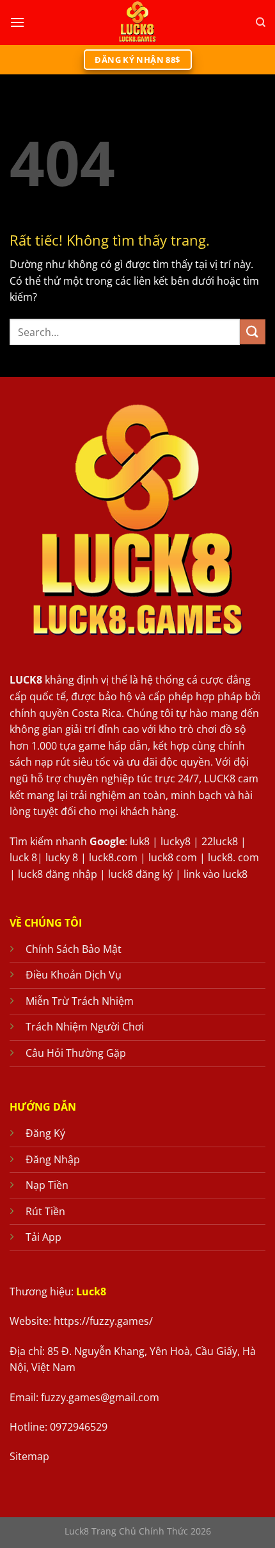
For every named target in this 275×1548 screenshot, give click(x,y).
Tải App (43, 1237)
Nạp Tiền (47, 1185)
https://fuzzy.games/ (103, 1321)
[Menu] (17, 22)
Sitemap (29, 1456)
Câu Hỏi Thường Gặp (76, 1053)
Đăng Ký (45, 1133)
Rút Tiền (45, 1211)
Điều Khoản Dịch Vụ (74, 975)
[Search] (260, 22)
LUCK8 (26, 680)
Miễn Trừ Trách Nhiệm (80, 1001)
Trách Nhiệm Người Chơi (85, 1027)
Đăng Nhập (53, 1159)
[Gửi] (252, 331)
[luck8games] (137, 22)
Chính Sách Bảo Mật (74, 949)
